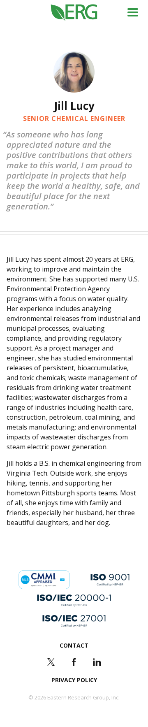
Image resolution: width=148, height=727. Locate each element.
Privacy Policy (74, 680)
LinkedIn (97, 662)
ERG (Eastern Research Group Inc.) (74, 12)
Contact (74, 645)
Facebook (74, 662)
